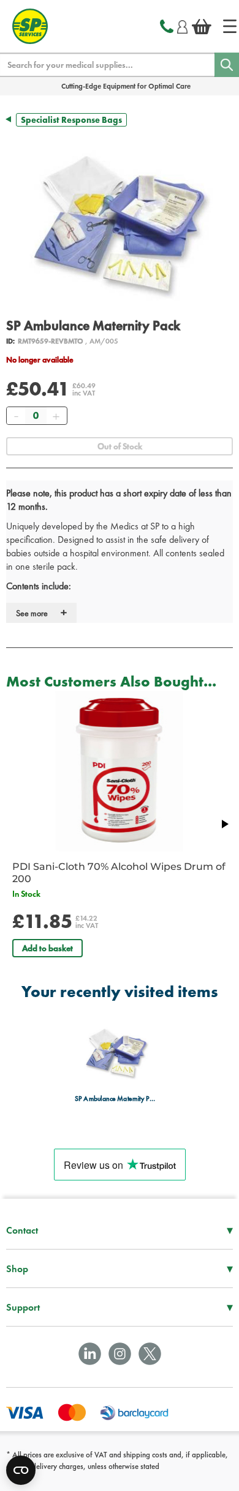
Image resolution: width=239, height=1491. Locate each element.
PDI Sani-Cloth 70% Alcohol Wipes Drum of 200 (119, 873)
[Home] (229, 26)
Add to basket (47, 948)
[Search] (226, 65)
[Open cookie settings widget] (21, 1470)
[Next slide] (224, 824)
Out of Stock (119, 446)
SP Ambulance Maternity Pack (116, 1098)
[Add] (56, 415)
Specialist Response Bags (71, 119)
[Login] (182, 25)
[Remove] (16, 415)
